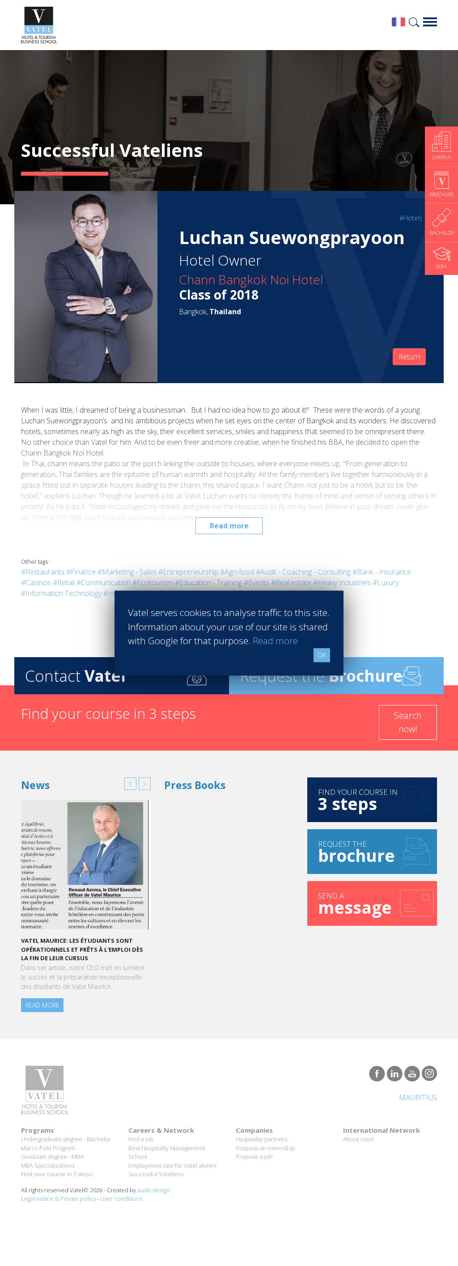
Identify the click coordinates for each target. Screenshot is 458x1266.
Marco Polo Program (48, 1148)
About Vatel (358, 1139)
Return (409, 357)
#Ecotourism (152, 582)
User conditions (121, 1198)
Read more (229, 526)
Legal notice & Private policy (58, 1198)
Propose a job (254, 1156)
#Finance (81, 572)
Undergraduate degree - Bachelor (66, 1139)
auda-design (153, 1190)
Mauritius (418, 1097)
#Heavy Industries (342, 582)
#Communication (103, 582)
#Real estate (291, 582)
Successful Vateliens (155, 1174)
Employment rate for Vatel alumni (172, 1165)
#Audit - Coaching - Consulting (303, 572)
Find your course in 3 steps (56, 1174)
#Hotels (410, 218)
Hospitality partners (261, 1139)
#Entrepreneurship (188, 572)
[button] (130, 783)
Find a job (141, 1139)
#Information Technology (61, 593)
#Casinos (36, 582)
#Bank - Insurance (381, 572)
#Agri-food (237, 572)
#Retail (64, 582)
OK (322, 655)
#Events (256, 582)
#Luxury (386, 582)
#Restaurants (42, 572)
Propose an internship (265, 1148)
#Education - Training (208, 582)
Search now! (408, 722)
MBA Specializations (48, 1165)
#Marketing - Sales (127, 572)
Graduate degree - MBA (52, 1156)
